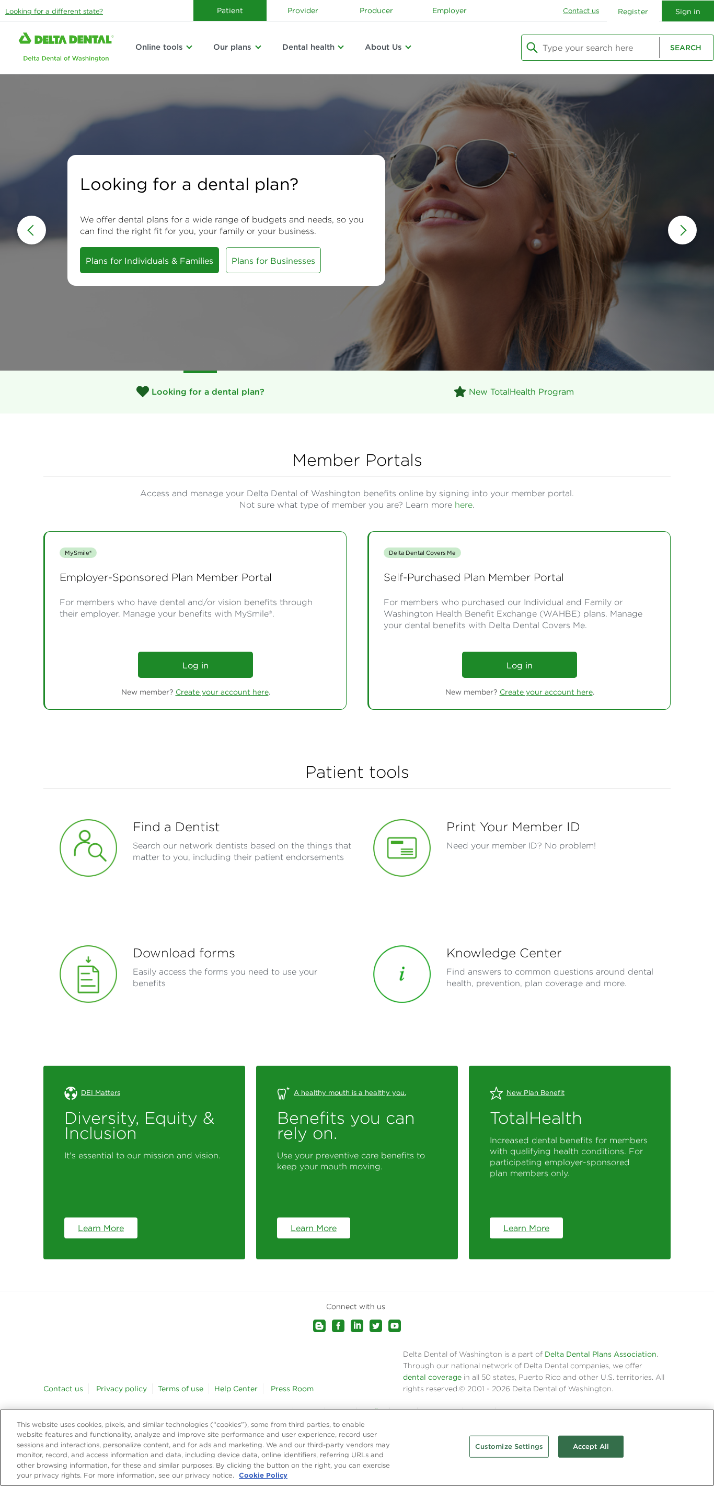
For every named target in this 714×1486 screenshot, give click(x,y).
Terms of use (180, 1388)
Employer (449, 10)
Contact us (581, 10)
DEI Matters (100, 1092)
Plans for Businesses (273, 260)
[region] (357, 1447)
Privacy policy (121, 1388)
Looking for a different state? (54, 11)
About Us (383, 47)
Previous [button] (31, 230)
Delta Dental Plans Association (600, 1354)
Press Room (292, 1388)
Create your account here (222, 692)
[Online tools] (189, 47)
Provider (302, 10)
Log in (195, 665)
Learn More (101, 1228)
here (464, 504)
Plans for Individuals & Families (149, 260)
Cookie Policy (263, 1475)
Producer (376, 10)
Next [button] (682, 230)
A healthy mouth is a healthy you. (350, 1092)
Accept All (591, 1446)
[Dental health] (340, 47)
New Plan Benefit (535, 1092)
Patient (230, 10)
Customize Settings (509, 1446)
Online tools (159, 47)
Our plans (232, 47)
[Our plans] (257, 47)
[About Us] (408, 47)
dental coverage (432, 1377)
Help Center (236, 1388)
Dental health (308, 47)
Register (633, 11)
